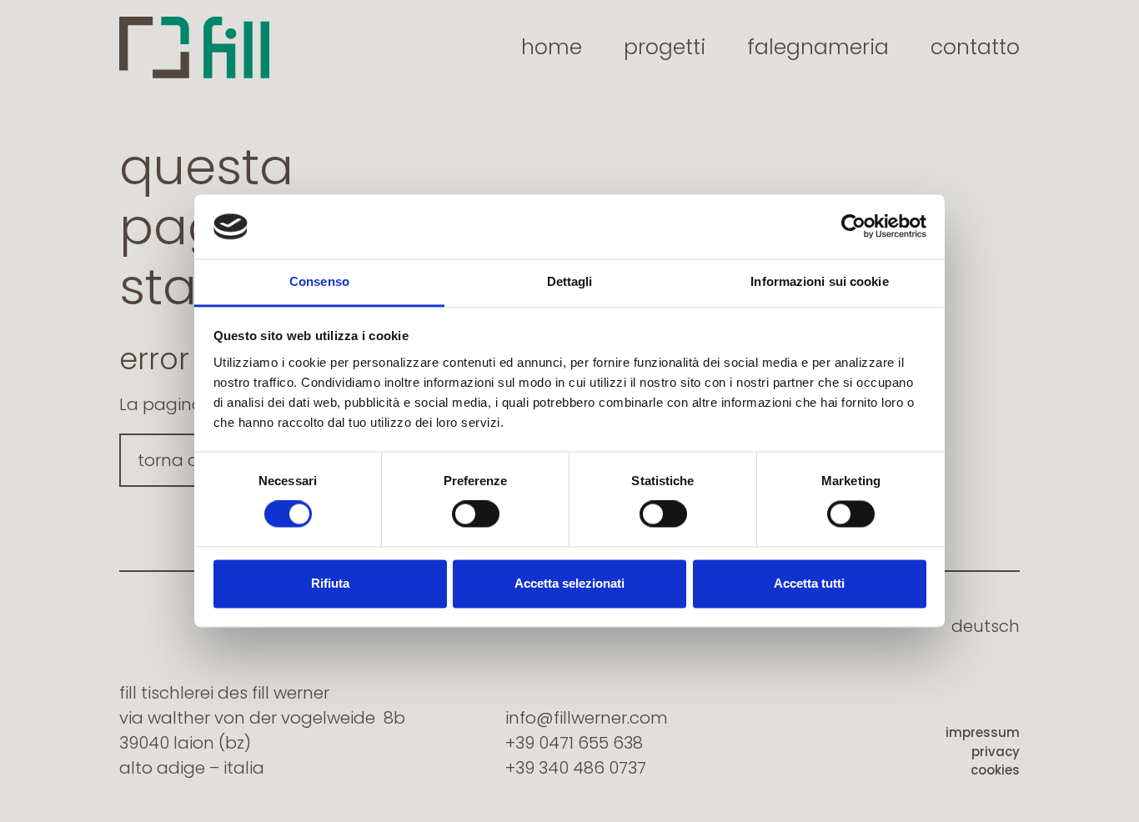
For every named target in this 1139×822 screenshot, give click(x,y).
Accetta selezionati (569, 583)
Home (551, 47)
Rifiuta (330, 583)
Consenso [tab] (319, 281)
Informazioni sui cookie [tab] (819, 281)
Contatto (975, 47)
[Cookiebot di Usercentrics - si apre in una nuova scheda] (853, 226)
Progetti (664, 47)
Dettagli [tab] (570, 281)
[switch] (475, 514)
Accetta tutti (809, 583)
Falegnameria (818, 47)
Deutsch (985, 626)
